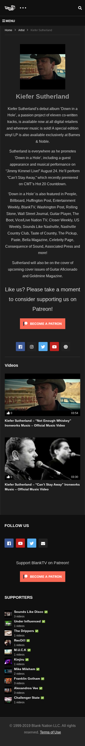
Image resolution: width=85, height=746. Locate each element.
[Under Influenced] (8, 623)
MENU (10, 21)
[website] (65, 346)
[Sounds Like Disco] (8, 614)
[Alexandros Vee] (8, 690)
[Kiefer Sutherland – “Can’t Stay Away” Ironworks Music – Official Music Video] (42, 458)
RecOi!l (19, 640)
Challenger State (27, 697)
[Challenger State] (8, 700)
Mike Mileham (24, 669)
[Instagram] (31, 346)
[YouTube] (20, 543)
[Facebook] (20, 346)
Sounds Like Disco (28, 612)
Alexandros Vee (26, 688)
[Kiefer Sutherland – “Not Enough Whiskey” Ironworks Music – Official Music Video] (42, 395)
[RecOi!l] (8, 642)
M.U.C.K (20, 650)
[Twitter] (43, 346)
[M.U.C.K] (8, 652)
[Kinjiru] (8, 661)
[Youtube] (54, 346)
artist (21, 30)
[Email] (43, 543)
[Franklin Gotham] (8, 680)
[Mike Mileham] (8, 671)
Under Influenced (27, 621)
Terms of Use (50, 732)
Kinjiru (19, 659)
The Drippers (24, 631)
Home (8, 30)
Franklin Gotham (27, 678)
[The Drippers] (8, 633)
